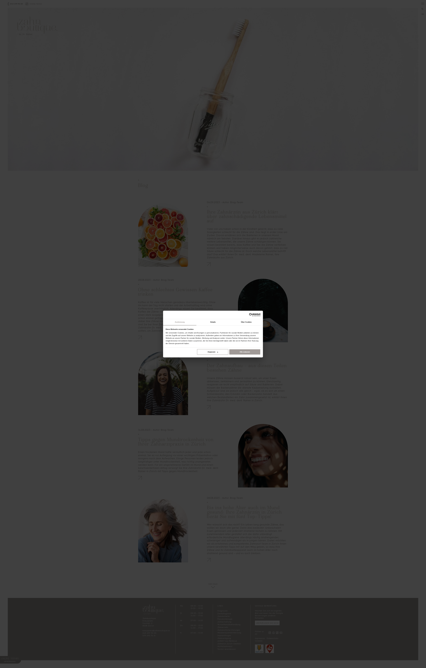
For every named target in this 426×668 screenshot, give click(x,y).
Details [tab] (213, 322)
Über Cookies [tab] (246, 322)
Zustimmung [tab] (180, 322)
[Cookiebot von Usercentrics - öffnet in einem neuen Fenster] (250, 314)
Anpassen (211, 352)
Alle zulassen (245, 352)
